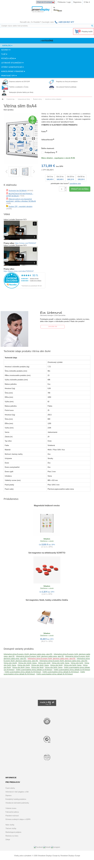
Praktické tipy (8, 76)
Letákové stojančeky (11, 63)
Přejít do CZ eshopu (44, 2)
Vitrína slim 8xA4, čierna (21, 667)
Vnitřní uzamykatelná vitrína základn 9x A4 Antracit (54, 674)
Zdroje (8, 839)
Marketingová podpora (13, 832)
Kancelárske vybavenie (12, 71)
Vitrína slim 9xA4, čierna (53, 667)
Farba (43, 131)
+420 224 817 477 (66, 22)
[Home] (2, 99)
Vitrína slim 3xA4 (77, 663)
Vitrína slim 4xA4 (24, 665)
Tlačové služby (11, 828)
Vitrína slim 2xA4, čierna (60, 663)
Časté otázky (10, 788)
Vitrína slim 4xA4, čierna (40, 665)
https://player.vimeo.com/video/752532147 (19, 271)
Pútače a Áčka (8, 58)
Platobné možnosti (12, 816)
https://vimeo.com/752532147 (25, 243)
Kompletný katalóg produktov (16, 799)
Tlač (3, 54)
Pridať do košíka (79, 189)
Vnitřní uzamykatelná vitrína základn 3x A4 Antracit (72, 670)
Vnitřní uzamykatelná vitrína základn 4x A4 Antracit (23, 672)
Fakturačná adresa (12, 812)
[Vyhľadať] (92, 26)
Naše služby (10, 825)
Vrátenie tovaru (11, 808)
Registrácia (77, 2)
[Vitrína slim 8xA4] (14, 171)
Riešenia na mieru (12, 836)
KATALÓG (6, 45)
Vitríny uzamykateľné (12, 67)
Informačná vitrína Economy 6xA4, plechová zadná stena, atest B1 (51, 658)
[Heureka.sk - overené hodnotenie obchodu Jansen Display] (24, 288)
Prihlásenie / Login (64, 2)
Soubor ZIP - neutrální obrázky (20, 206)
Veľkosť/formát (47, 140)
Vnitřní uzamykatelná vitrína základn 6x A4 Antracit (60, 672)
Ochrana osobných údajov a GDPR (18, 819)
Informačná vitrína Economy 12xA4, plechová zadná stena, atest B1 (28, 654)
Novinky (5, 50)
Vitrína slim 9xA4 (37, 667)
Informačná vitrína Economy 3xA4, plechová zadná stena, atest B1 (40, 656)
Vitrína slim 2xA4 (44, 663)
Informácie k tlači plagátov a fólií (17, 792)
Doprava (8, 795)
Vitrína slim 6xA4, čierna (72, 665)
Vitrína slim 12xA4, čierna (27, 663)
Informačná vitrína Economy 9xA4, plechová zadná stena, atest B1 (63, 661)
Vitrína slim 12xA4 (10, 663)
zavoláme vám (75, 183)
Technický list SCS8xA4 (18, 191)
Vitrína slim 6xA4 (56, 665)
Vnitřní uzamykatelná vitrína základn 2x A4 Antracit (34, 670)
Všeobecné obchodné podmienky (17, 803)
